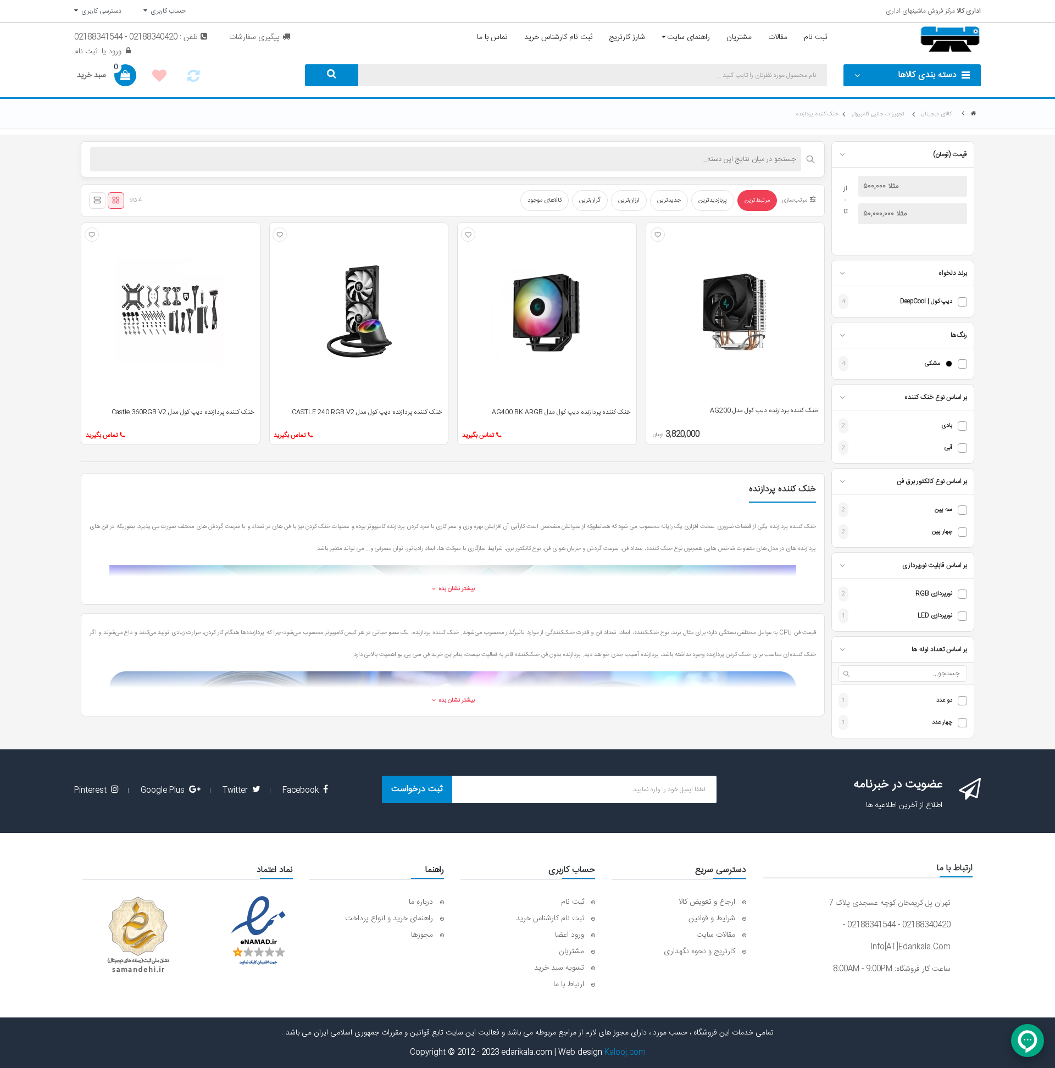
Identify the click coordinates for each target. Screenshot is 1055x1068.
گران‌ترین (590, 200)
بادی (946, 426)
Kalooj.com (625, 1052)
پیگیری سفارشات (254, 37)
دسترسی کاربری (99, 10)
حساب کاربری (166, 10)
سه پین (943, 510)
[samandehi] (138, 935)
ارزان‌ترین (629, 200)
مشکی (932, 364)
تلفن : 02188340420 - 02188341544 (136, 37)
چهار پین (942, 532)
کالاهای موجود (545, 200)
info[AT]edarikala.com (910, 947)
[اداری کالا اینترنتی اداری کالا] (973, 114)
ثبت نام (85, 51)
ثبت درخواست (417, 789)
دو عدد (944, 700)
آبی (948, 448)
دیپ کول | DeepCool (926, 302)
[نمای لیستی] (97, 200)
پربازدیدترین (712, 200)
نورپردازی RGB (933, 594)
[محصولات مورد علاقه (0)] (159, 77)
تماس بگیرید (478, 435)
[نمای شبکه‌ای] (116, 200)
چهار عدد (942, 722)
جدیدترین (669, 200)
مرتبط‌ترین (757, 200)
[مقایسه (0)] (193, 79)
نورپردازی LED (935, 616)
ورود (113, 51)
